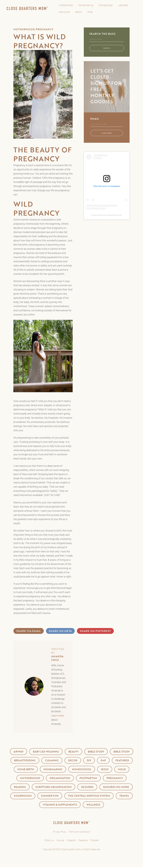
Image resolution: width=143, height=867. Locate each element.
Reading (20, 787)
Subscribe (107, 133)
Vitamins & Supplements (60, 805)
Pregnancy (44, 29)
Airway (18, 751)
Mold (122, 769)
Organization (60, 778)
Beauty (73, 751)
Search (106, 48)
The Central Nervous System (89, 796)
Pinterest (94, 840)
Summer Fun (50, 796)
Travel (124, 796)
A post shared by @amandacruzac (106, 215)
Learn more (57, 715)
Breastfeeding (25, 760)
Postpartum (88, 778)
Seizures (87, 787)
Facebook (83, 840)
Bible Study (96, 751)
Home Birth (25, 769)
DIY (89, 760)
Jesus (105, 769)
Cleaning (52, 760)
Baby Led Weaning (46, 751)
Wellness (93, 805)
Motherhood (24, 29)
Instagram (71, 840)
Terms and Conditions (79, 831)
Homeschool (81, 769)
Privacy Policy (59, 831)
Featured (122, 760)
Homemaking (53, 769)
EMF (103, 760)
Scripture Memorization (53, 787)
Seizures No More (116, 787)
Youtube (60, 840)
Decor (72, 760)
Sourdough (23, 796)
